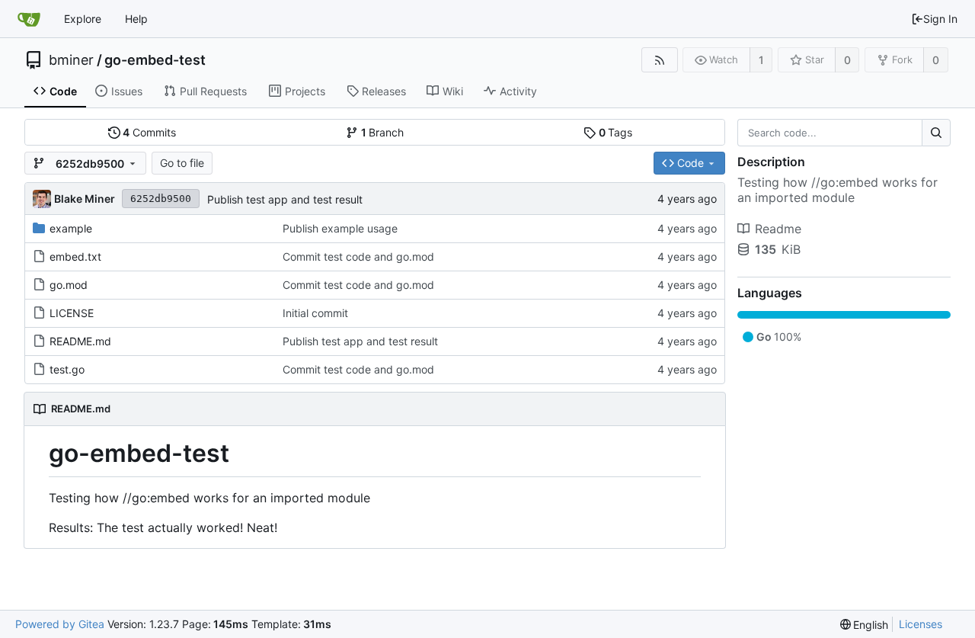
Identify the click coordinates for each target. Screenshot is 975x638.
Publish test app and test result (285, 199)
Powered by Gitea (59, 623)
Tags (616, 132)
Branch (382, 132)
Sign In (940, 18)
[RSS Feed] (659, 59)
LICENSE (72, 312)
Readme (778, 228)
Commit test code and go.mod (358, 256)
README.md (80, 341)
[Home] (29, 19)
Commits (149, 132)
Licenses (920, 623)
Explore (82, 18)
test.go (67, 369)
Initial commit (315, 312)
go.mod (69, 284)
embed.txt (75, 256)
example (71, 228)
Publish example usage (340, 228)
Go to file (182, 162)
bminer (71, 60)
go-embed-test (155, 60)
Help (136, 18)
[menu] (864, 624)
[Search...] (936, 132)
